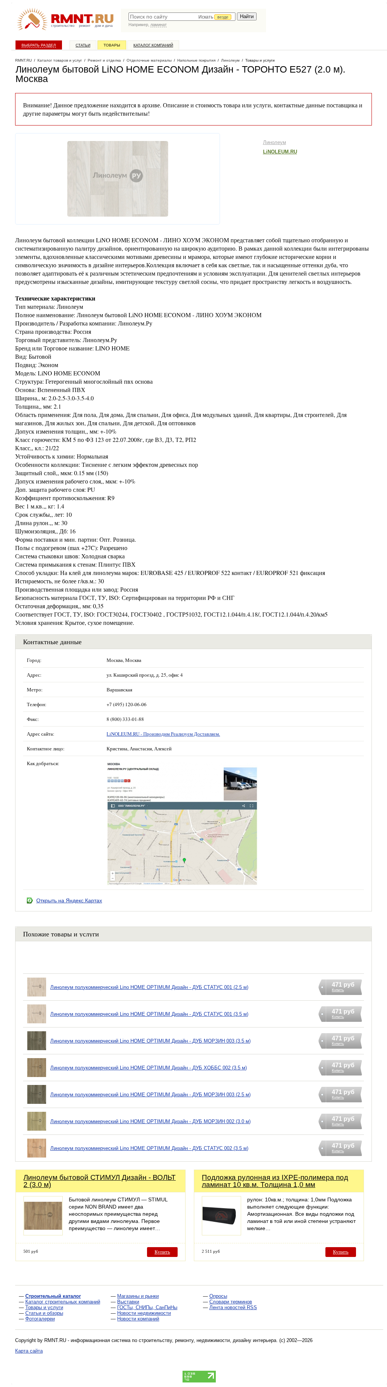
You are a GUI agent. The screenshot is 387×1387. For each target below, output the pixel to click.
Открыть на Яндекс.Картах (69, 900)
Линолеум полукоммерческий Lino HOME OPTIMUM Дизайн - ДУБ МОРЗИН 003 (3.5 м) (150, 1041)
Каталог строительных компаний (62, 1302)
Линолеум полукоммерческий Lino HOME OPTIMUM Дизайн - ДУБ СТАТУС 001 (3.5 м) (149, 1014)
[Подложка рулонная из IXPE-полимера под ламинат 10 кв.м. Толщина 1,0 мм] (221, 1233)
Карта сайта (29, 1351)
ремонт (84, 26)
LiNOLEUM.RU (280, 152)
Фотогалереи (40, 1319)
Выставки (128, 1302)
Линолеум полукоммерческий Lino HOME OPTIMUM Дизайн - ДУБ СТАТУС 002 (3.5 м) (149, 1148)
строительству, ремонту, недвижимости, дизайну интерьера (207, 1340)
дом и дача (104, 26)
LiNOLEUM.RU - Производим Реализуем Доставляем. (163, 733)
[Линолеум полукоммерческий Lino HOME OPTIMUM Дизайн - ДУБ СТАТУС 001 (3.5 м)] (36, 1023)
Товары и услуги (44, 1307)
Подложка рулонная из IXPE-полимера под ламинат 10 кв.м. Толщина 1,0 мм (275, 1181)
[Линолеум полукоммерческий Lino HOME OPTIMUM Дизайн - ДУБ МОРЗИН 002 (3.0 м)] (36, 1131)
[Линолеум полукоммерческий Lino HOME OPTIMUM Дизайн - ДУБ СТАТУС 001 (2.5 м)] (36, 997)
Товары (112, 45)
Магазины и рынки (138, 1296)
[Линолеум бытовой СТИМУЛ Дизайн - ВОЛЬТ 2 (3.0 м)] (43, 1233)
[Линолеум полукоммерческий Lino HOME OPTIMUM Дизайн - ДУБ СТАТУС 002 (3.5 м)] (36, 1158)
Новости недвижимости (144, 1313)
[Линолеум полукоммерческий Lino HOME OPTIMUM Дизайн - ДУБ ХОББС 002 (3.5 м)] (36, 1077)
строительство (62, 26)
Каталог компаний (153, 45)
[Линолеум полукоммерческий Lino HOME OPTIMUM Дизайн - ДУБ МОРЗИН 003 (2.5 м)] (36, 1104)
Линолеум (274, 142)
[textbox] (181, 16)
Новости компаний (138, 1319)
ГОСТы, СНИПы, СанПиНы (147, 1307)
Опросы (218, 1296)
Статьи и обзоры (44, 1313)
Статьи (83, 45)
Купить (162, 1252)
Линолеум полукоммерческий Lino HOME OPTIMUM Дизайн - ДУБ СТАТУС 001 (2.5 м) (149, 987)
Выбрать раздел (39, 45)
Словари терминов (230, 1302)
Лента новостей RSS (233, 1307)
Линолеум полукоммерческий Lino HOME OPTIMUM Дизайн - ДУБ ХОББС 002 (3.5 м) (148, 1068)
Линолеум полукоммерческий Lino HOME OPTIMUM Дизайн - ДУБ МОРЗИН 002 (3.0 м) (150, 1121)
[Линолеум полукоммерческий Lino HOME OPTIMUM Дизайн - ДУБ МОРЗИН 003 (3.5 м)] (36, 1050)
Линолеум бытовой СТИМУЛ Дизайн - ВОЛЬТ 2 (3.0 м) (99, 1181)
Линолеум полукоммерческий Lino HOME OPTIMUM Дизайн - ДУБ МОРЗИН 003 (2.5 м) (150, 1094)
